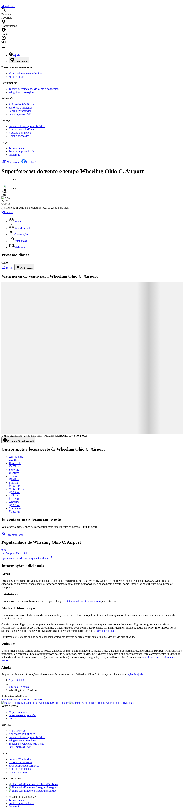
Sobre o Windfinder (20, 110)
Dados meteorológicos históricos (27, 126)
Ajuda (16, 55)
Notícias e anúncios (20, 132)
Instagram (52, 787)
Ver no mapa (14, 162)
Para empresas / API (20, 114)
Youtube (51, 790)
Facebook (31, 162)
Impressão (14, 154)
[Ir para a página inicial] (1, 2)
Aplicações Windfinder (22, 104)
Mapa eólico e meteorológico (25, 73)
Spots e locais (16, 76)
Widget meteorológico (21, 92)
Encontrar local (14, 534)
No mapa (8, 212)
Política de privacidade (21, 151)
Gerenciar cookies (19, 135)
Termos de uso (17, 148)
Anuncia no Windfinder (22, 129)
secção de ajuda (105, 630)
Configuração (21, 61)
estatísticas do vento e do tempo (83, 601)
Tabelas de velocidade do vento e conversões (34, 88)
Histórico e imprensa (20, 107)
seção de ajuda (134, 674)
